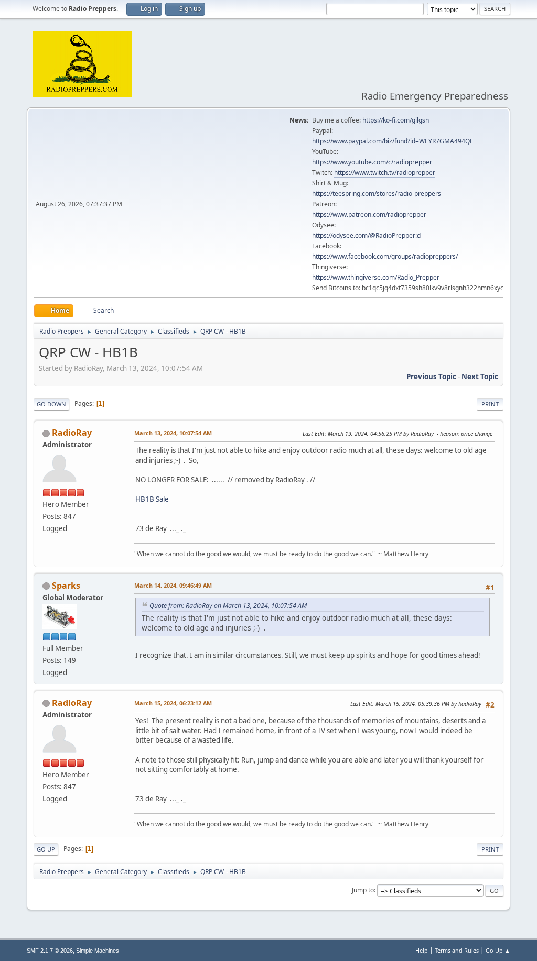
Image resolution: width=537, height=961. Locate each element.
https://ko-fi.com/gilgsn (395, 120)
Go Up (46, 849)
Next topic (479, 376)
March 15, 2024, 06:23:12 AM (173, 703)
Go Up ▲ (498, 950)
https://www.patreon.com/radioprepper (369, 214)
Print (490, 404)
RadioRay (72, 432)
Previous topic (431, 376)
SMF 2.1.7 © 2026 (50, 950)
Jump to (363, 890)
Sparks (66, 585)
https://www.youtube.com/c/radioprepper (372, 162)
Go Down (51, 404)
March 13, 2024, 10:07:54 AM (173, 433)
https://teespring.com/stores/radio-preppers (376, 193)
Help (421, 950)
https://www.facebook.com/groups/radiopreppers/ (385, 256)
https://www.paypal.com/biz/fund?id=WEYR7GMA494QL (392, 141)
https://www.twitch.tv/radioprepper (384, 172)
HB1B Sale (152, 499)
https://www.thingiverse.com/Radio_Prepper (375, 277)
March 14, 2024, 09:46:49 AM (173, 585)
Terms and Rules (457, 950)
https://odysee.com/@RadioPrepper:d (366, 235)
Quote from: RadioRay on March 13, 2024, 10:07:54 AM (228, 605)
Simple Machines (97, 950)
